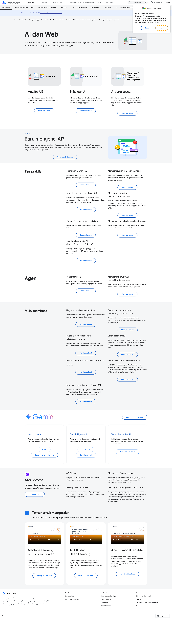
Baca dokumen (44, 111)
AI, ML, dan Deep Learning (80, 552)
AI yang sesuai (121, 92)
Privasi (14, 616)
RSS (137, 605)
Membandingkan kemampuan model (124, 171)
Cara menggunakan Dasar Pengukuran (81, 2)
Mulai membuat (86, 324)
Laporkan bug (69, 596)
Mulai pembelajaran (65, 157)
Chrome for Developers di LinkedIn (147, 602)
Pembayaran (95, 7)
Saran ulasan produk (117, 336)
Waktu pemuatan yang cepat (24, 7)
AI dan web (6, 7)
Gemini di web (34, 434)
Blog (99, 2)
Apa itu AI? (35, 92)
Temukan (45, 2)
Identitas (64, 7)
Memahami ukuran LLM (76, 171)
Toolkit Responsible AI (120, 434)
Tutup (147, 28)
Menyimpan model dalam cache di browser (127, 221)
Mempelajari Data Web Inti (47, 7)
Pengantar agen (73, 277)
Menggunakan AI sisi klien (77, 487)
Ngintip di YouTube (44, 576)
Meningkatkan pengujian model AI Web (125, 487)
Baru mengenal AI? (44, 139)
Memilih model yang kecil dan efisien (82, 193)
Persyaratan (6, 616)
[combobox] (138, 2)
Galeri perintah (86, 455)
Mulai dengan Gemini (134, 417)
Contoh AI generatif (78, 434)
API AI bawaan (72, 473)
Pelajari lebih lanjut (127, 452)
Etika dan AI (78, 92)
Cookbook (86, 450)
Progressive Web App (79, 7)
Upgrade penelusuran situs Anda (80, 310)
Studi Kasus (109, 2)
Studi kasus (104, 602)
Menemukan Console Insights (121, 473)
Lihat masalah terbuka (72, 599)
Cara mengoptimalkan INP (124, 7)
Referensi (31, 2)
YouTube (138, 599)
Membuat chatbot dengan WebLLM (124, 360)
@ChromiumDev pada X (143, 596)
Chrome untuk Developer (108, 596)
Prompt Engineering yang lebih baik (82, 221)
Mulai (162, 28)
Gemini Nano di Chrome (44, 455)
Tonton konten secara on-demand (51, 13)
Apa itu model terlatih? (127, 550)
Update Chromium (106, 599)
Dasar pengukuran (58, 2)
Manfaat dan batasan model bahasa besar (85, 360)
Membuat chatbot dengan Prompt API (83, 385)
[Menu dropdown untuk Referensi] (37, 2)
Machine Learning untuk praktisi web (41, 552)
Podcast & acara (106, 605)
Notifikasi (108, 7)
